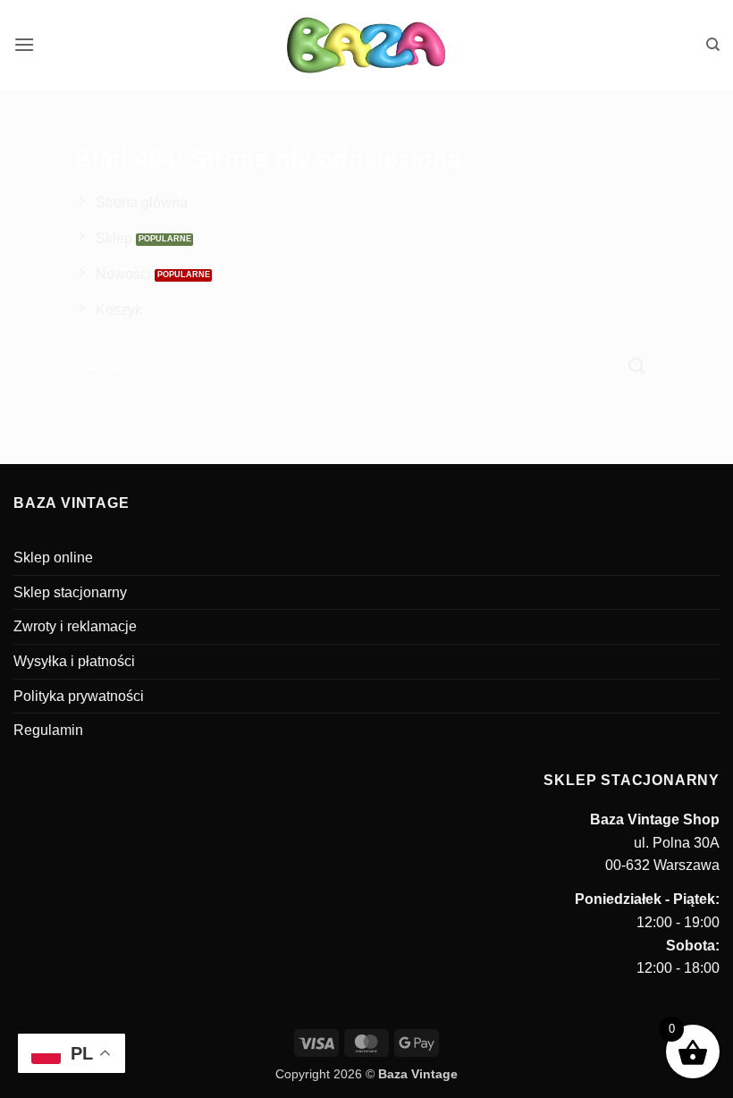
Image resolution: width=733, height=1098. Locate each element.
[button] (24, 44)
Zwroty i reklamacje (75, 626)
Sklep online (53, 557)
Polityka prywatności (78, 696)
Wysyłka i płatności (74, 661)
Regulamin (48, 730)
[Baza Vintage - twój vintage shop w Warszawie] (367, 44)
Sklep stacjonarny (70, 592)
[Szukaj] (713, 45)
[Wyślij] (637, 365)
